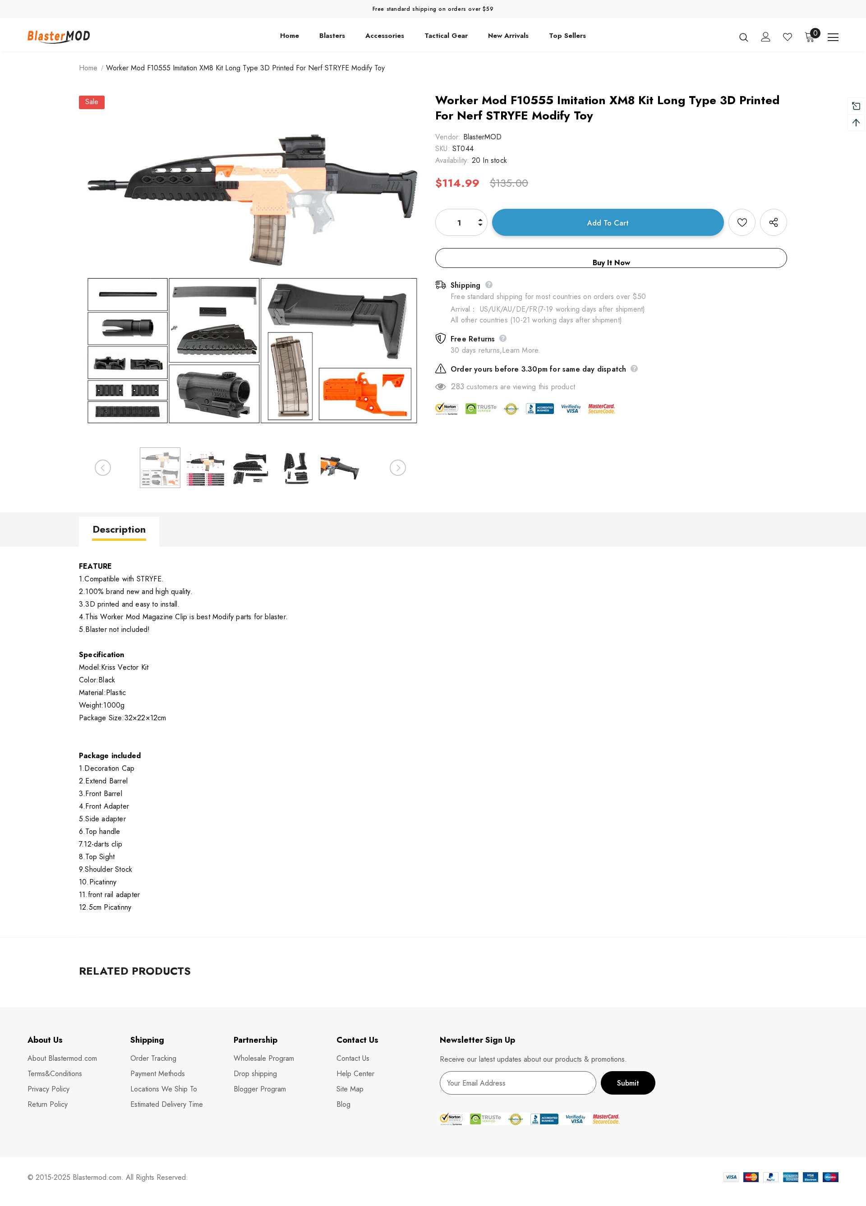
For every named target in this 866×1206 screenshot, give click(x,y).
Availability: (452, 160)
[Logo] (81, 36)
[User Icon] (766, 37)
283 (457, 386)
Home (88, 68)
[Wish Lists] (741, 222)
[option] (250, 267)
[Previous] (103, 468)
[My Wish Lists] (787, 36)
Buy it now (611, 263)
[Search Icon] (743, 36)
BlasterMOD (482, 137)
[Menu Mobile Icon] (833, 37)
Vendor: (448, 137)
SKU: (442, 148)
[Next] (398, 468)
